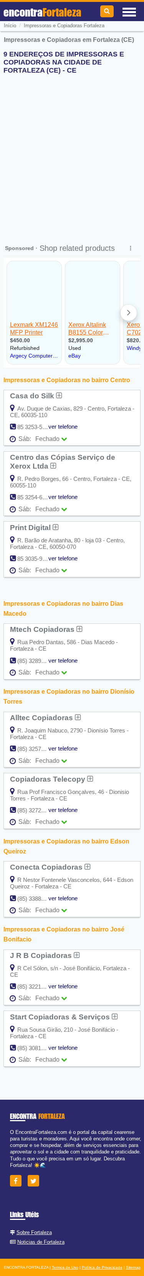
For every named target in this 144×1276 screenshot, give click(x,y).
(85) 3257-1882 (36, 749)
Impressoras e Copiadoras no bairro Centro (66, 380)
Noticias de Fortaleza (41, 1242)
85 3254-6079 (34, 497)
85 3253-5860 (34, 427)
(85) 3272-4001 (36, 810)
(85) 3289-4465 (36, 661)
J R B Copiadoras (42, 955)
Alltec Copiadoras (42, 717)
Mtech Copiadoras (43, 629)
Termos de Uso (65, 1267)
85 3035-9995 (34, 558)
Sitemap (133, 1267)
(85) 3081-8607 (36, 1048)
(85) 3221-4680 (36, 986)
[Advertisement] (72, 152)
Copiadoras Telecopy (48, 779)
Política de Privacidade (102, 1267)
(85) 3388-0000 (36, 898)
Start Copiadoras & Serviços (61, 1017)
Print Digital (31, 527)
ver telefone (63, 426)
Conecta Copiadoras (47, 867)
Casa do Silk (33, 395)
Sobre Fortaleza (34, 1232)
